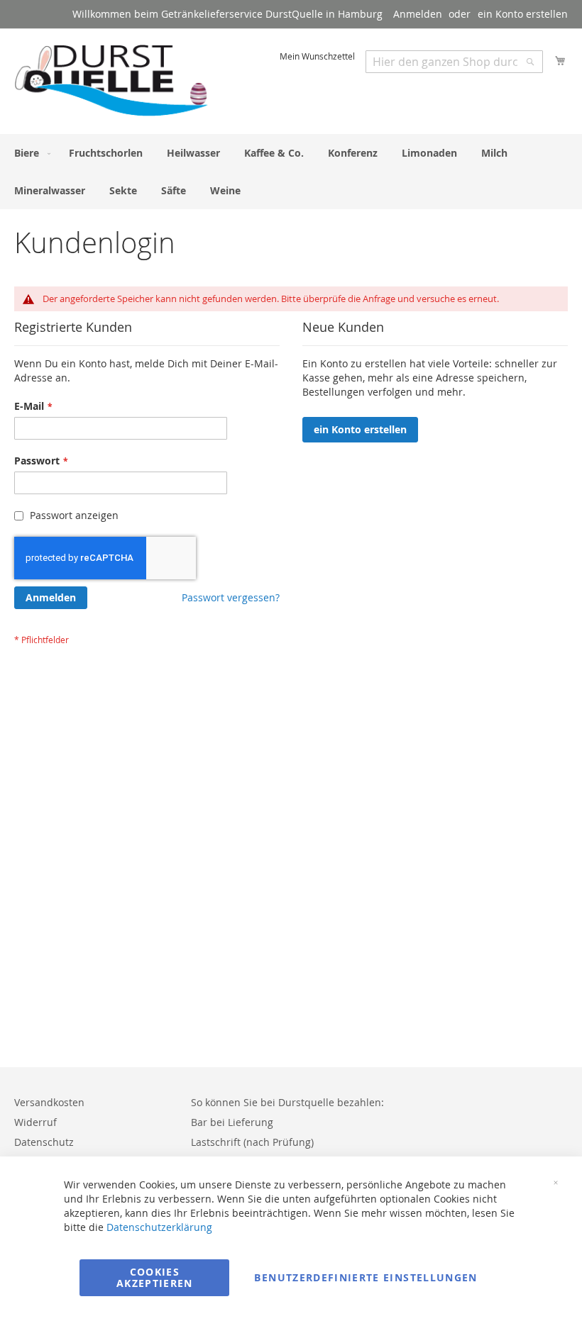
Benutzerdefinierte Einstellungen (365, 1277)
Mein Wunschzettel (317, 56)
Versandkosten (49, 1102)
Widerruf (35, 1122)
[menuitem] (29, 153)
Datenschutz (44, 1142)
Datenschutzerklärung (159, 1227)
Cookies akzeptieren (154, 1277)
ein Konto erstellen (523, 14)
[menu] (291, 171)
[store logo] (111, 80)
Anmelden (417, 14)
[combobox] (454, 61)
